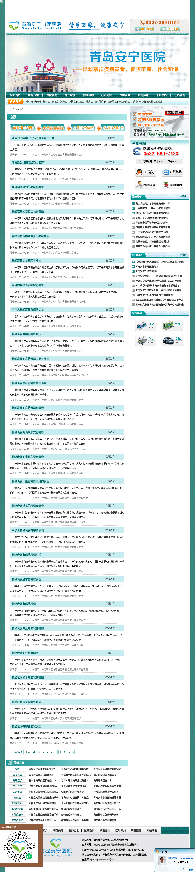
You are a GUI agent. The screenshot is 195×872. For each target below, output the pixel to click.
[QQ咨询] (145, 175)
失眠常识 (17, 792)
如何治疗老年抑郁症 (71, 814)
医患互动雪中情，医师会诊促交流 (153, 246)
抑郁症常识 (17, 820)
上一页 (36, 752)
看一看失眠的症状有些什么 (42, 780)
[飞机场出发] (145, 340)
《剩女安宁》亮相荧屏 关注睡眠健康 (154, 295)
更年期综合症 (138, 101)
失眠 (17, 769)
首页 (28, 752)
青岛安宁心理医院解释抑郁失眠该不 (112, 769)
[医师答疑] (145, 187)
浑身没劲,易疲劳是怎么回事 (28, 162)
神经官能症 (124, 101)
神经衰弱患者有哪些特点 (26, 701)
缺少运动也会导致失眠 (105, 775)
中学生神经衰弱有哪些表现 (28, 530)
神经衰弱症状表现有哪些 (26, 260)
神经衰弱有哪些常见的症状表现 (30, 236)
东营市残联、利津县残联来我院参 (153, 241)
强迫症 (80, 101)
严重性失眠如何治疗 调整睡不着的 (46, 786)
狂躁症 (63, 101)
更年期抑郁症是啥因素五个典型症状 (112, 803)
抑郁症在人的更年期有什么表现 (109, 809)
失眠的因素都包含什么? (41, 775)
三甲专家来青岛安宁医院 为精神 (152, 232)
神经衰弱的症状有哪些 (25, 652)
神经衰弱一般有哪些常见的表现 (30, 481)
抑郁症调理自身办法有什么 (42, 820)
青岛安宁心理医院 (120, 844)
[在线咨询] (172, 175)
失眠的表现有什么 (103, 780)
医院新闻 (51, 95)
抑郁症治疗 (17, 814)
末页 (71, 752)
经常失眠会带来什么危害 (106, 792)
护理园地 (88, 95)
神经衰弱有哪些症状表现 (26, 726)
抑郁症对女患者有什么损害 (75, 820)
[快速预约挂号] (112, 130)
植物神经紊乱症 (154, 101)
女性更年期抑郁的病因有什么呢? (45, 803)
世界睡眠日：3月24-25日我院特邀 (153, 208)
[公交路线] (145, 325)
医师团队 (73, 830)
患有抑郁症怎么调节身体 (106, 814)
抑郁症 (46, 101)
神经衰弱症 (111, 101)
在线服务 (141, 143)
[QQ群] (172, 187)
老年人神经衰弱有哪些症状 (28, 309)
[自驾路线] (172, 340)
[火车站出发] (172, 325)
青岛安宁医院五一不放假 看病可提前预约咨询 (159, 276)
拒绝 (191, 870)
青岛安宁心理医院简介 (147, 266)
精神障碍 (99, 101)
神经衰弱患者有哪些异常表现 (29, 383)
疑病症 (89, 101)
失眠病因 (17, 775)
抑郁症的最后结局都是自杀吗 (43, 797)
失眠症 (37, 101)
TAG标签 (19, 109)
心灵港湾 (106, 95)
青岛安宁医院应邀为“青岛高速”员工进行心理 (158, 281)
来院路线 (161, 95)
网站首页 (15, 95)
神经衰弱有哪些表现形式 (26, 554)
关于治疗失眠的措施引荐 (73, 786)
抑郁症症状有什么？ (71, 809)
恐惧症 (72, 101)
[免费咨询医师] (52, 130)
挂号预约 (120, 830)
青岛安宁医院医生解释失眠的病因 (78, 775)
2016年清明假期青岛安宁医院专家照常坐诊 (158, 285)
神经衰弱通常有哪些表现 (26, 579)
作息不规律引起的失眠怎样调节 (45, 792)
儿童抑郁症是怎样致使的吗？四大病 (79, 803)
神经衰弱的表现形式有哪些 (28, 432)
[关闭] (193, 850)
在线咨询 (179, 95)
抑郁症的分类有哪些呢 (105, 820)
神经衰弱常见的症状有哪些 (28, 628)
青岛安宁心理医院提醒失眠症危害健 (79, 769)
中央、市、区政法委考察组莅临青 (153, 213)
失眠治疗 (17, 786)
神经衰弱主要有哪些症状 (26, 334)
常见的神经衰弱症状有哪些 (28, 285)
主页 (10, 109)
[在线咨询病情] (82, 130)
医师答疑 (125, 95)
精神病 (29, 101)
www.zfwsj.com (102, 844)
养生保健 (70, 95)
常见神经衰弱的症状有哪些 (28, 187)
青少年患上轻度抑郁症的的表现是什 (47, 809)
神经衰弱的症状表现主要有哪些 (30, 358)
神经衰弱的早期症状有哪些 (28, 677)
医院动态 (137, 254)
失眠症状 (17, 780)
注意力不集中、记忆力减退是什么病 (33, 138)
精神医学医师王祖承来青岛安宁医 (153, 227)
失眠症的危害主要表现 (72, 792)
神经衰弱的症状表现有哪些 (28, 407)
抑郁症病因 (17, 803)
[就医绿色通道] (22, 130)
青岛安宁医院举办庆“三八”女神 (152, 222)
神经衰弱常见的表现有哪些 (28, 505)
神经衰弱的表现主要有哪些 (28, 456)
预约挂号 (143, 95)
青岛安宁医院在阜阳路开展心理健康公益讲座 (158, 290)
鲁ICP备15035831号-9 (102, 859)
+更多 (183, 196)
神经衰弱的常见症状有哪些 (28, 211)
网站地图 (151, 830)
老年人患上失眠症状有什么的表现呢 (79, 780)
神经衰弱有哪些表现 (24, 603)
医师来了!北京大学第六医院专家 (152, 218)
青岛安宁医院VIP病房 (146, 271)
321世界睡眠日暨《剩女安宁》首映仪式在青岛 (159, 300)
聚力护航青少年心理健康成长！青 (153, 203)
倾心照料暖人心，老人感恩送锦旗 (153, 237)
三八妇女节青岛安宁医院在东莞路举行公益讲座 (160, 304)
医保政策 (33, 95)
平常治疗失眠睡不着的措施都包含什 (112, 786)
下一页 (62, 752)
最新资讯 (137, 196)
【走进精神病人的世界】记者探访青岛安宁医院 (160, 262)
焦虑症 (55, 101)
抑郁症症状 (17, 809)
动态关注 (58, 830)
